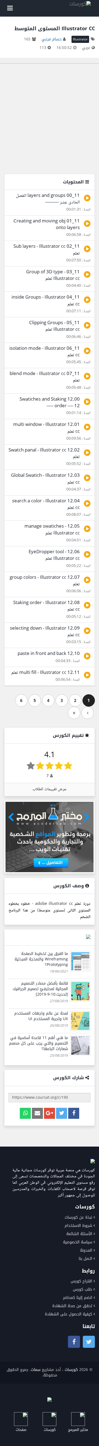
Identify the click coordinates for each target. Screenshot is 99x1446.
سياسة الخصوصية (77, 1242)
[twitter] (61, 1113)
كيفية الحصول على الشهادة (68, 1314)
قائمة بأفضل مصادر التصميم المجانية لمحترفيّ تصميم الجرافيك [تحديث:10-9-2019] (40, 989)
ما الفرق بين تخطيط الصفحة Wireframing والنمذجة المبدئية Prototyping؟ (41, 959)
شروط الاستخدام (78, 1225)
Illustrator (80, 39)
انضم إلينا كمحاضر (77, 1297)
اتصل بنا (85, 1258)
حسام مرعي (52, 39)
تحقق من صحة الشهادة (72, 1306)
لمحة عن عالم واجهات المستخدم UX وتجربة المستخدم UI (41, 1016)
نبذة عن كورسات (78, 1217)
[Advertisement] (49, 118)
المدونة (86, 1250)
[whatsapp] (25, 1113)
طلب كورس (82, 1289)
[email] (37, 1113)
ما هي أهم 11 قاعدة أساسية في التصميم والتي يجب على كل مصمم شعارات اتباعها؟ (38, 1043)
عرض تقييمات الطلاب (49, 789)
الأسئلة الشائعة (79, 1234)
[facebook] (73, 1113)
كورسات (71, 1369)
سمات (35, 1369)
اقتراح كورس (81, 1281)
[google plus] (49, 1113)
